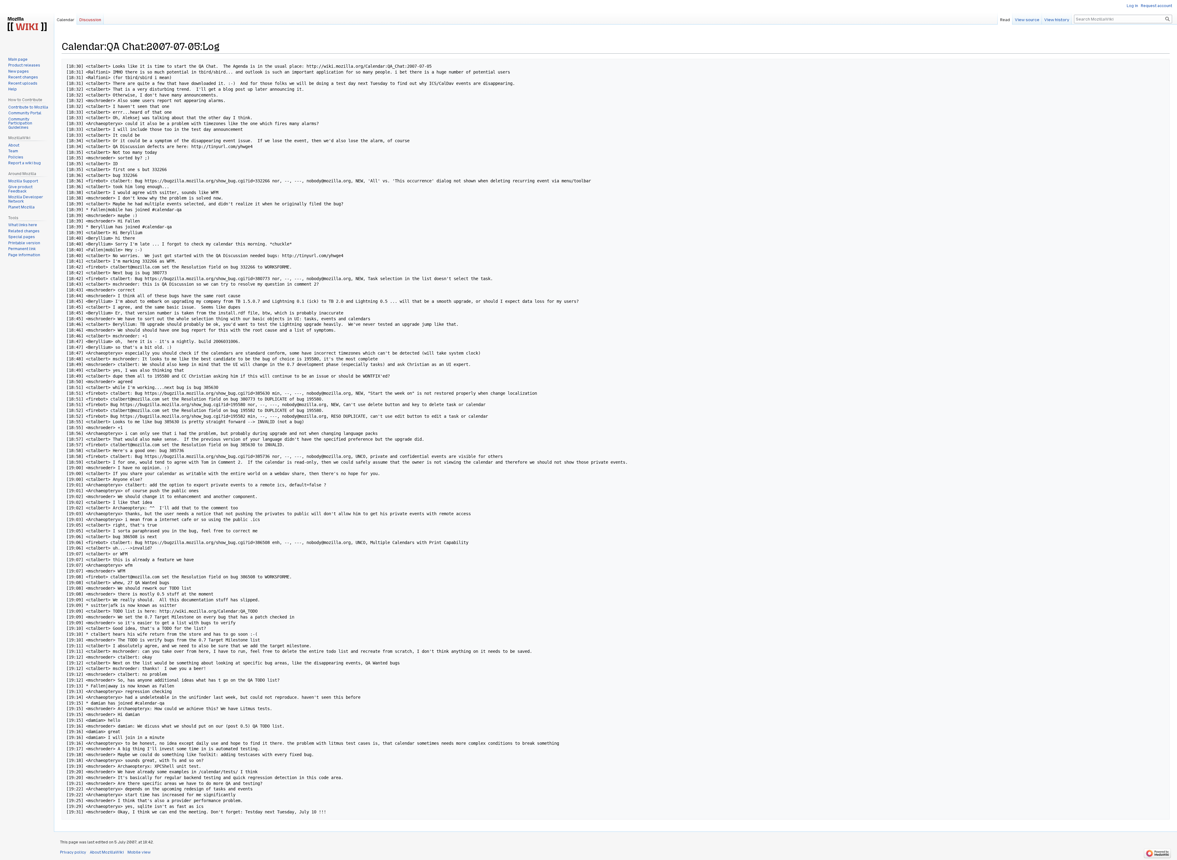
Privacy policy (73, 852)
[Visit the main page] (26, 24)
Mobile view (139, 852)
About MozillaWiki (107, 852)
